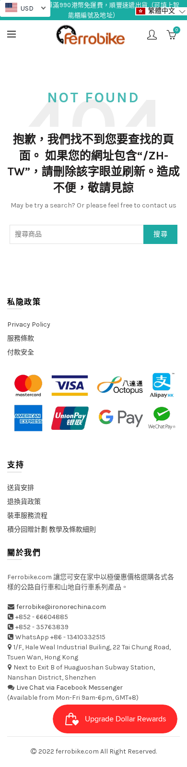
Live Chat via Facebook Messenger (69, 687)
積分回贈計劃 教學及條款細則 (51, 529)
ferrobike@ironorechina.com (61, 607)
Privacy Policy (28, 324)
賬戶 (152, 34)
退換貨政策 (24, 502)
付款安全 (20, 352)
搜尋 (160, 234)
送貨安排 (20, 488)
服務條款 (20, 338)
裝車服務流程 (27, 515)
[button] (161, 11)
